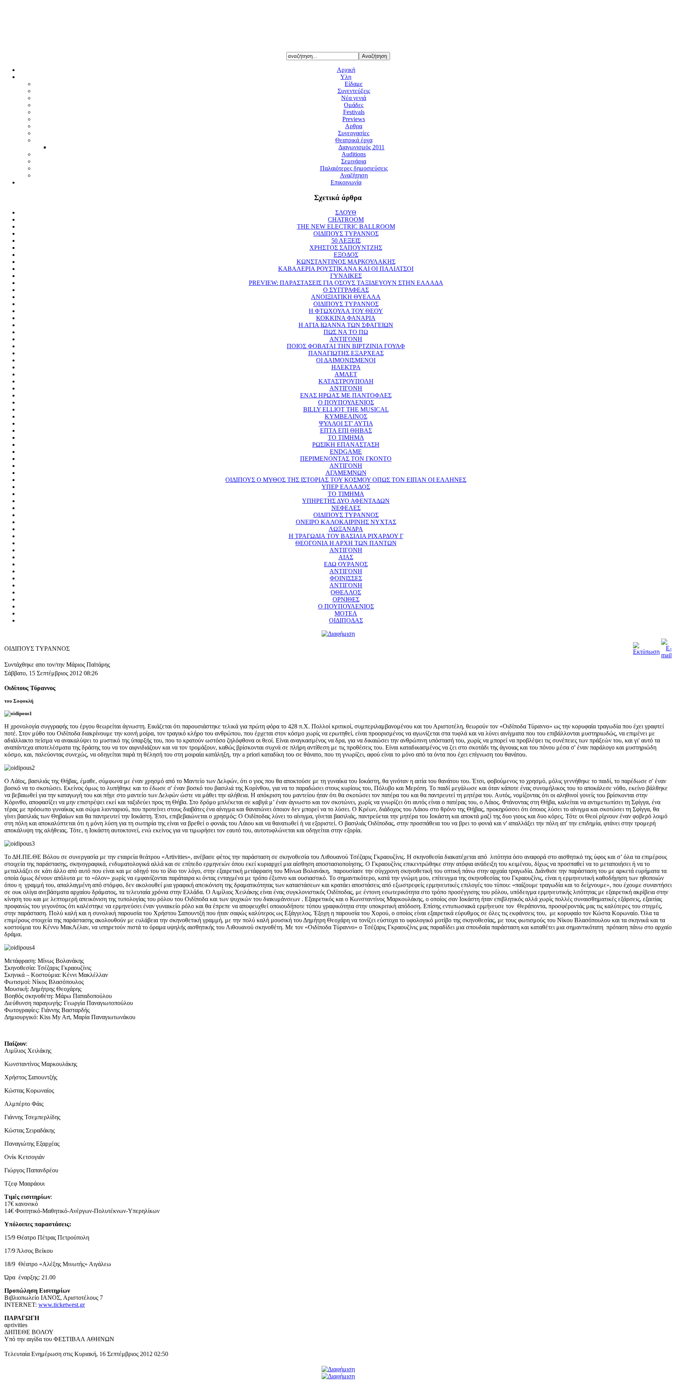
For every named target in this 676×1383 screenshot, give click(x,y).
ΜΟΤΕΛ (345, 613)
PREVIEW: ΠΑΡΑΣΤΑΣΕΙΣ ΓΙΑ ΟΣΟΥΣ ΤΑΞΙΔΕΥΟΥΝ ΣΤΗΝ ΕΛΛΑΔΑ (346, 282)
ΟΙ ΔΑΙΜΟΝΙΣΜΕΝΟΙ (346, 360)
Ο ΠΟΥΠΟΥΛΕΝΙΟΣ (346, 402)
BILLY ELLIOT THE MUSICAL (346, 409)
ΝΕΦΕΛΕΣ (346, 508)
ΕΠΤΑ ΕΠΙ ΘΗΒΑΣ (346, 430)
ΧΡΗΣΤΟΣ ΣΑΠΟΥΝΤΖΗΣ (345, 247)
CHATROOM (346, 219)
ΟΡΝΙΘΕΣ (346, 599)
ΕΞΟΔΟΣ (346, 254)
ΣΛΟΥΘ (345, 212)
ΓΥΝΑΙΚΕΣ (346, 275)
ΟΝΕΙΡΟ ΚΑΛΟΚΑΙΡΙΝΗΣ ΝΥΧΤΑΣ (346, 522)
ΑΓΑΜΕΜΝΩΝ (346, 472)
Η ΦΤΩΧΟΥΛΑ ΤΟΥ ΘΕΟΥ (346, 311)
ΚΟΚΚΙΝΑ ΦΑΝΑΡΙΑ (346, 318)
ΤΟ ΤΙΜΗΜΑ (346, 437)
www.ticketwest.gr (61, 1304)
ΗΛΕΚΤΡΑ (346, 367)
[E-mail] (666, 655)
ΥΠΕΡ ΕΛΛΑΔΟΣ (346, 486)
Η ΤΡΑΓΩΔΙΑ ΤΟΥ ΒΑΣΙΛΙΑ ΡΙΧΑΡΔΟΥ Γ (346, 536)
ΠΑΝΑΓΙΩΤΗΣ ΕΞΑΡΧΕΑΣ (346, 353)
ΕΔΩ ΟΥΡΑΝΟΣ (346, 564)
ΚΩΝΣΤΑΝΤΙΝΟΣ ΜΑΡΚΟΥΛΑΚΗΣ (346, 261)
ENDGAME (346, 451)
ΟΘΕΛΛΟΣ (346, 592)
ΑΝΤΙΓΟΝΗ (345, 339)
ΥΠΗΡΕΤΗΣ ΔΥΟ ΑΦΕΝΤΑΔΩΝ (346, 500)
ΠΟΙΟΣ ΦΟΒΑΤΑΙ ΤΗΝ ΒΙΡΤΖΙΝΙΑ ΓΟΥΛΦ (346, 346)
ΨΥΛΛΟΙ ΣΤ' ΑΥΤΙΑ (346, 423)
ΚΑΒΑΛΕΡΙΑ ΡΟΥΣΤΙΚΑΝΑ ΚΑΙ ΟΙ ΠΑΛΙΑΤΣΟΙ (346, 268)
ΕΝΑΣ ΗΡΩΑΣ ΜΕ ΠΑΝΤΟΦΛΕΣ (346, 395)
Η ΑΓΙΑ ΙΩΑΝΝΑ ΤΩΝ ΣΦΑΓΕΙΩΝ (345, 325)
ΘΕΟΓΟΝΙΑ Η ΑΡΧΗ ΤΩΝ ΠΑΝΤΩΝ (346, 543)
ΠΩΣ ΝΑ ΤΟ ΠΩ (346, 332)
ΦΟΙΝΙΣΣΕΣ (346, 578)
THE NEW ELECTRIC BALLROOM (346, 226)
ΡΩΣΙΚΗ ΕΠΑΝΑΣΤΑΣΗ (345, 444)
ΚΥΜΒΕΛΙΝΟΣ (346, 416)
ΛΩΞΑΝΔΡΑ (346, 529)
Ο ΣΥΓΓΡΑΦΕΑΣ (346, 289)
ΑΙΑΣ (345, 557)
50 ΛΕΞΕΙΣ (346, 240)
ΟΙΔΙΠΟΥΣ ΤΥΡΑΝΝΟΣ (346, 233)
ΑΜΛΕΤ (345, 374)
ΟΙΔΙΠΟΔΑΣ (346, 620)
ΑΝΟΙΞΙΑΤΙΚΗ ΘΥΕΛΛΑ (346, 296)
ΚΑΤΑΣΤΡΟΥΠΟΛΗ (346, 381)
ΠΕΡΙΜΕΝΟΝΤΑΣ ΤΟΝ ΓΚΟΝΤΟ (346, 458)
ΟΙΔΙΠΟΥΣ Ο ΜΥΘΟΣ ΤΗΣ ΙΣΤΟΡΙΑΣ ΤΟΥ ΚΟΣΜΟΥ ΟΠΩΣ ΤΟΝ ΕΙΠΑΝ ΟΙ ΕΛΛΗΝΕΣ (345, 479)
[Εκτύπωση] (646, 651)
